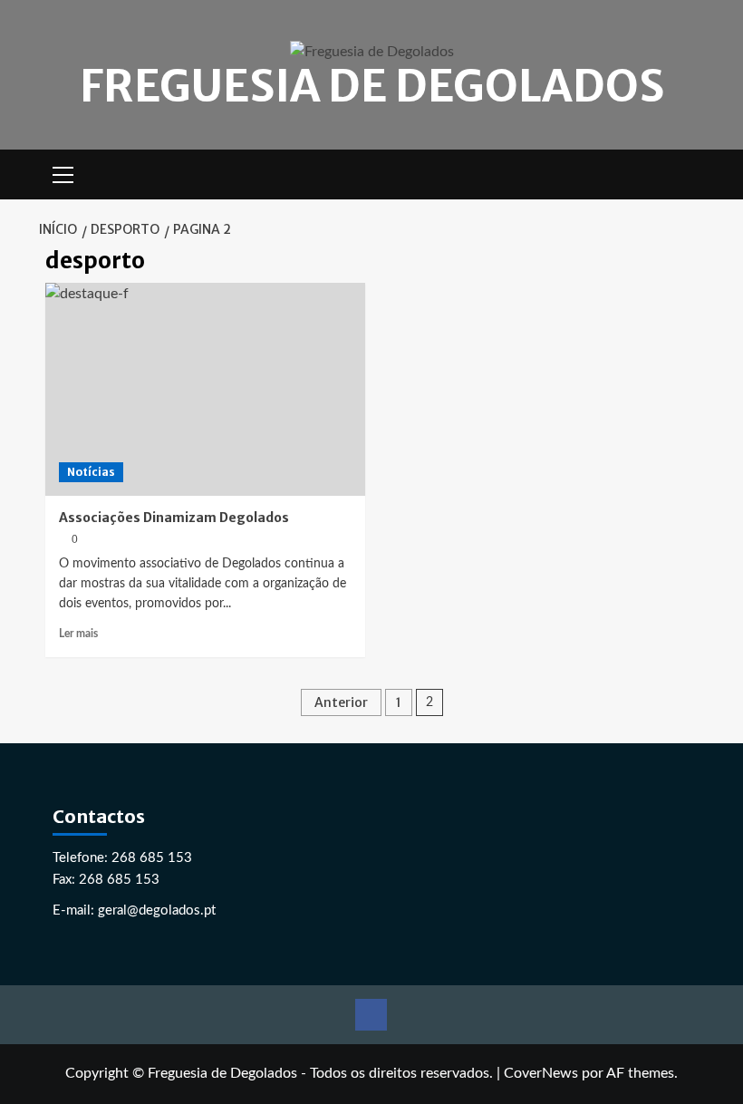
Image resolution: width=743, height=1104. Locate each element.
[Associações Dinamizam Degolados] (205, 389)
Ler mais (78, 633)
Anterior (341, 702)
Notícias (91, 472)
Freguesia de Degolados (372, 86)
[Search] (686, 174)
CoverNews (541, 1073)
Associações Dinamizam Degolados (174, 517)
